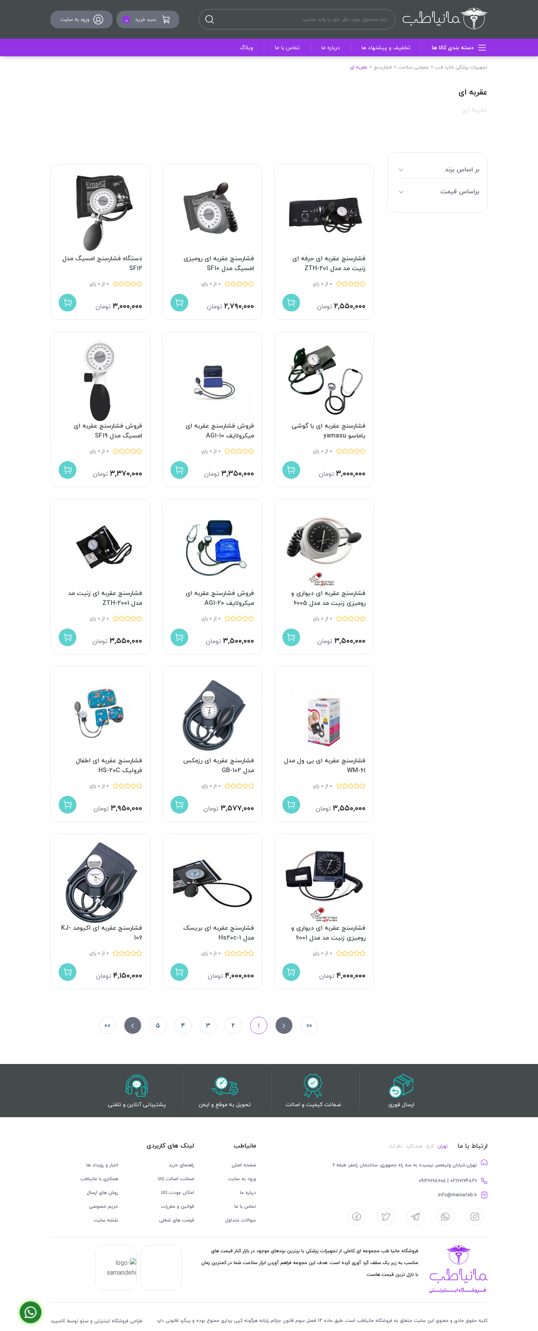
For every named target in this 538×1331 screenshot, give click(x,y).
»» (107, 1025)
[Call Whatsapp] (30, 1312)
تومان (324, 306)
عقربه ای (475, 110)
